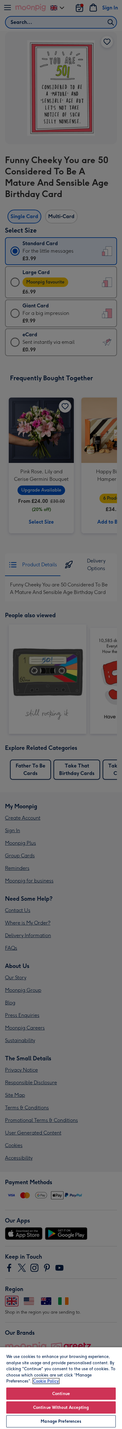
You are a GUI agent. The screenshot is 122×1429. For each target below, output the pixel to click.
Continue (61, 1393)
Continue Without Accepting (61, 1407)
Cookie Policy (46, 1381)
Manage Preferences (61, 1421)
